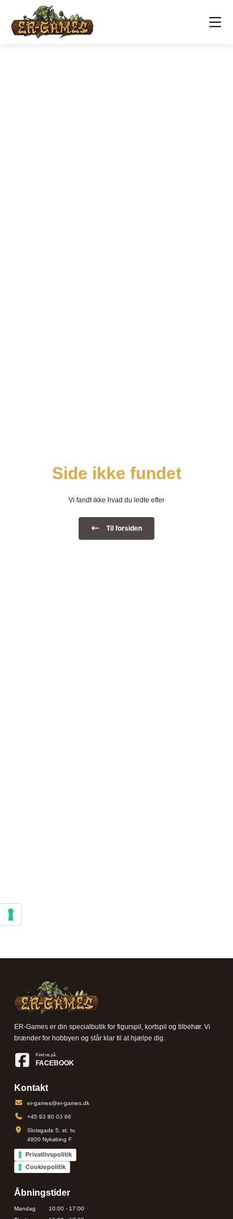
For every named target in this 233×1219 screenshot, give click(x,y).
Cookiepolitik (45, 1167)
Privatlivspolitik (48, 1154)
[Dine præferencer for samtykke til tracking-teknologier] (10, 914)
